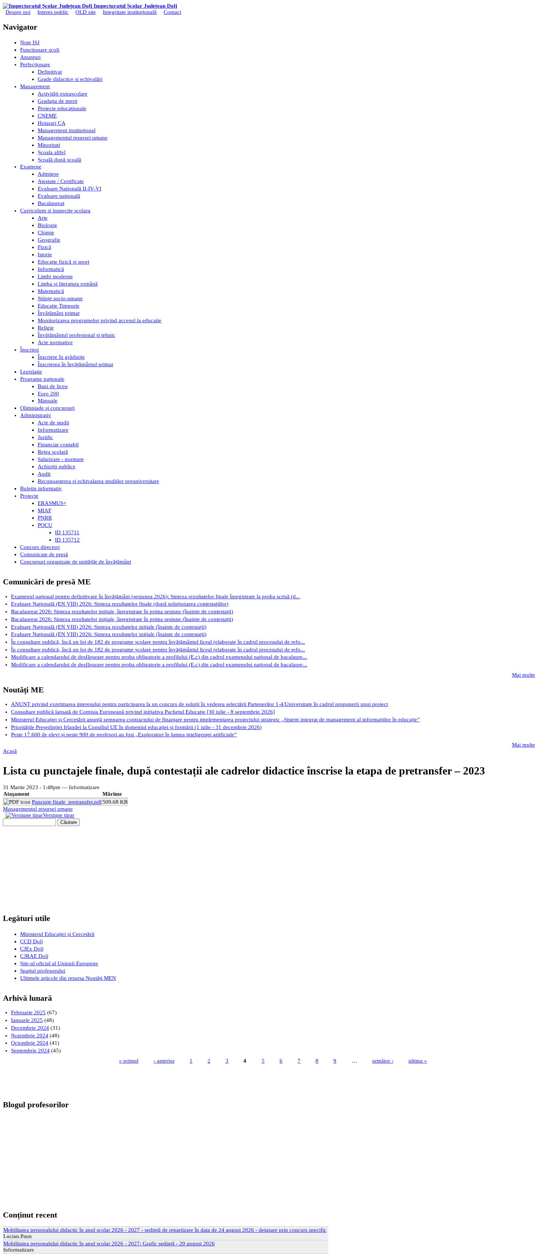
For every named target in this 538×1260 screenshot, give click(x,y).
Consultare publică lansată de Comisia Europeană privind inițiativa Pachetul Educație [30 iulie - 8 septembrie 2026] (143, 712)
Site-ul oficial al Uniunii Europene (59, 963)
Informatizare (53, 430)
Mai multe (523, 675)
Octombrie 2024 (29, 1043)
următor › (382, 1061)
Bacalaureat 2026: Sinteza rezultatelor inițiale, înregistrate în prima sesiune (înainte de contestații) (122, 611)
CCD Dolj (31, 941)
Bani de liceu (53, 386)
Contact (172, 12)
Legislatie (31, 372)
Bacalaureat (51, 203)
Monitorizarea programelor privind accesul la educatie (99, 320)
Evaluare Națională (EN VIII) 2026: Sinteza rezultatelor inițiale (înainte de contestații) (108, 627)
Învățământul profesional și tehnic (76, 335)
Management (35, 86)
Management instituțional (67, 130)
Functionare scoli (39, 50)
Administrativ (35, 415)
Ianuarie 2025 (27, 1020)
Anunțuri (30, 57)
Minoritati (49, 145)
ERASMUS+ (52, 503)
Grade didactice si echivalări (70, 79)
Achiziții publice (56, 466)
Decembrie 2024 (30, 1028)
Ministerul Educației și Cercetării (57, 934)
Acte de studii (53, 422)
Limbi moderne (55, 276)
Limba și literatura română (68, 284)
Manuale (47, 401)
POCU (45, 525)
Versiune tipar (58, 815)
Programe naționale (42, 379)
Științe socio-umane (60, 298)
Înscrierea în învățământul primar (75, 364)
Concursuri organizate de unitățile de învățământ (75, 562)
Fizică (44, 247)
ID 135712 (67, 540)
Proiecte (29, 496)
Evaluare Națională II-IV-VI (69, 189)
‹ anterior (164, 1061)
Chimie (46, 232)
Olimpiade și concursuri (47, 408)
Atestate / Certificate (61, 181)
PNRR (45, 518)
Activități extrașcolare (62, 94)
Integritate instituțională (130, 12)
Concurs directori (40, 547)
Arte (43, 218)
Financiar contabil (58, 444)
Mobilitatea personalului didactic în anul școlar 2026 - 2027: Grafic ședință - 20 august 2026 (109, 1243)
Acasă (10, 751)
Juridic (45, 437)
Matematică (51, 291)
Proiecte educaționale (62, 108)
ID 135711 (67, 532)
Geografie (49, 240)
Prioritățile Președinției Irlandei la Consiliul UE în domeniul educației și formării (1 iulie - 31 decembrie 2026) (136, 727)
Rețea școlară (53, 452)
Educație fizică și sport (63, 262)
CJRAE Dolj (34, 956)
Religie (46, 328)
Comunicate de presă (44, 554)
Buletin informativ (41, 488)
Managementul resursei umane (73, 138)
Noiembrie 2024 (29, 1035)
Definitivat (50, 72)
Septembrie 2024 (30, 1050)
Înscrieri (29, 350)
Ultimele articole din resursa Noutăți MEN (68, 978)
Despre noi (17, 12)
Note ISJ (30, 42)
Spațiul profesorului (42, 971)
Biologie (47, 225)
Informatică (51, 269)
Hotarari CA (52, 123)
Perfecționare (35, 64)
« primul (128, 1061)
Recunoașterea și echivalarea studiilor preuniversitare (98, 481)
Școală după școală (59, 160)
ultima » (417, 1061)
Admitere (48, 174)
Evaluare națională (59, 196)
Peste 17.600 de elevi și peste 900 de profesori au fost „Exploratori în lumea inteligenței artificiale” (124, 734)
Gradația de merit (57, 101)
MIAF (44, 510)
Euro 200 (48, 394)
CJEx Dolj (32, 949)
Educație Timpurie (58, 306)
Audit (44, 474)
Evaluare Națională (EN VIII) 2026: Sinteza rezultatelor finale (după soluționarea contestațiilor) (119, 604)
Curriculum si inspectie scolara (55, 210)
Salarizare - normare (61, 459)
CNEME (47, 116)
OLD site (85, 12)
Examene (30, 167)
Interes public (52, 12)
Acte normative (55, 342)
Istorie (45, 254)
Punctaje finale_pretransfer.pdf (67, 802)
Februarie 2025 (28, 1012)
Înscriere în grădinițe (61, 357)
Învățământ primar (59, 313)
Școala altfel (52, 152)
